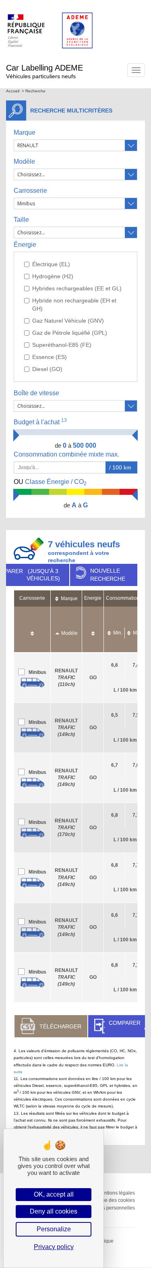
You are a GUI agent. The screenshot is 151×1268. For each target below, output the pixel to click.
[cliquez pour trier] (32, 629)
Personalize (54, 1229)
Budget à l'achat (40, 421)
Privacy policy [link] (54, 1246)
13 (64, 420)
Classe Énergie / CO (50, 482)
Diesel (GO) (47, 369)
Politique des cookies (111, 1200)
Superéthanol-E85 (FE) (61, 345)
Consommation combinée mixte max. (67, 454)
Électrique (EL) (51, 264)
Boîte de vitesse (36, 393)
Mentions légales (116, 1193)
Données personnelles (110, 1208)
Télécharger (60, 1026)
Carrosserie (30, 190)
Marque (24, 132)
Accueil (12, 91)
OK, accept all (54, 1194)
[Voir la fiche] (32, 682)
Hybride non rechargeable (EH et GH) (74, 304)
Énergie (25, 244)
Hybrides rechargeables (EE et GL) (77, 288)
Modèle (24, 161)
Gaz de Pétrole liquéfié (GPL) (69, 333)
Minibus (37, 672)
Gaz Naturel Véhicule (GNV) (68, 320)
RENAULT (66, 677)
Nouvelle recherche (107, 574)
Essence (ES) (49, 357)
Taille (21, 219)
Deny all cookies (53, 1211)
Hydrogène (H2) (52, 276)
